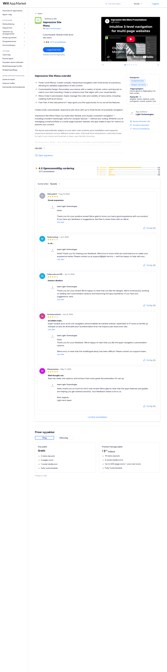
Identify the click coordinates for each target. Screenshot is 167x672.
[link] (14, 11)
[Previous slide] (103, 64)
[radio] (44, 438)
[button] (140, 97)
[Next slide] (158, 64)
